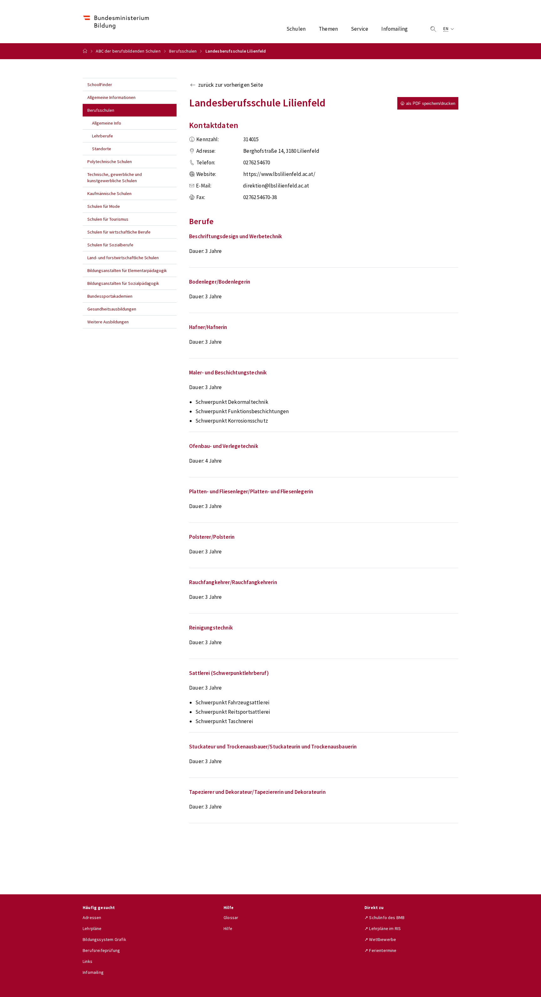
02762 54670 (256, 162)
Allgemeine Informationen (111, 97)
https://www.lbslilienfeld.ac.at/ (279, 174)
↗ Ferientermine (380, 950)
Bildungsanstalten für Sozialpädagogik (123, 283)
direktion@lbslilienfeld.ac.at (276, 185)
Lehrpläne (92, 928)
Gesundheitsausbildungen (111, 309)
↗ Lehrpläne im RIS (382, 928)
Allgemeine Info (106, 123)
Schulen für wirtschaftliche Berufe (119, 232)
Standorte (101, 149)
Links (87, 961)
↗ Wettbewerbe (380, 939)
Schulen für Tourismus (107, 219)
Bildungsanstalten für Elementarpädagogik (127, 270)
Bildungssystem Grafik (104, 939)
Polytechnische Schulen (109, 161)
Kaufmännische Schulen (109, 193)
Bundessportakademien (109, 296)
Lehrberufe (102, 136)
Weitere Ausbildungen (108, 322)
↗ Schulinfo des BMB (384, 917)
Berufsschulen (183, 51)
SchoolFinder (99, 84)
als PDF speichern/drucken (430, 103)
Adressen (92, 917)
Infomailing (93, 972)
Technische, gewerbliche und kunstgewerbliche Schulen (114, 177)
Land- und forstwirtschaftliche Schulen (123, 257)
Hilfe (228, 928)
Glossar (231, 917)
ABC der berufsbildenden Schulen (128, 51)
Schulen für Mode (103, 206)
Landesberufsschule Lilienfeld (235, 51)
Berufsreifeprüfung (101, 950)
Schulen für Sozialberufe (110, 245)
